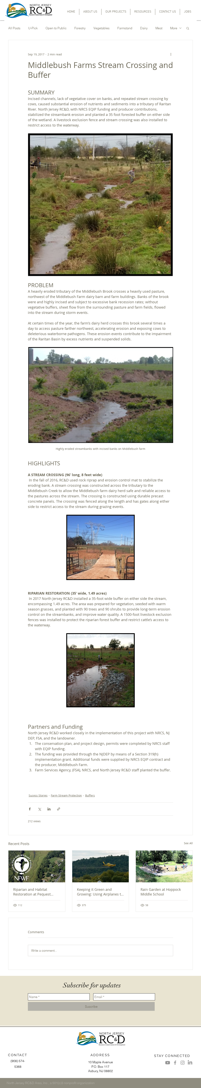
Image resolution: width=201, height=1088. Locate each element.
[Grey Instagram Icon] (182, 1062)
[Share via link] (58, 809)
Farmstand (124, 28)
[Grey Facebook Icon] (175, 1062)
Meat (158, 28)
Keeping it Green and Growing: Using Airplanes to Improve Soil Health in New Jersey (100, 891)
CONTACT (17, 1055)
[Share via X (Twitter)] (39, 809)
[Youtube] (167, 1062)
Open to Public (56, 28)
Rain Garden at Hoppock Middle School (161, 891)
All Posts (14, 28)
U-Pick (33, 28)
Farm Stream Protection (66, 795)
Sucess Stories (38, 795)
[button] (115, 12)
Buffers (90, 795)
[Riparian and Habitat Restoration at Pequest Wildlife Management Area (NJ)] (36, 866)
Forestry (80, 28)
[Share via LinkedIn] (49, 809)
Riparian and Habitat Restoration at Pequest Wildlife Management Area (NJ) (35, 891)
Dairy (144, 28)
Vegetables (101, 28)
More (173, 28)
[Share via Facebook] (30, 809)
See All (188, 843)
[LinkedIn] (190, 1062)
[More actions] (170, 54)
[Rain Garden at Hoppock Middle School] (164, 866)
